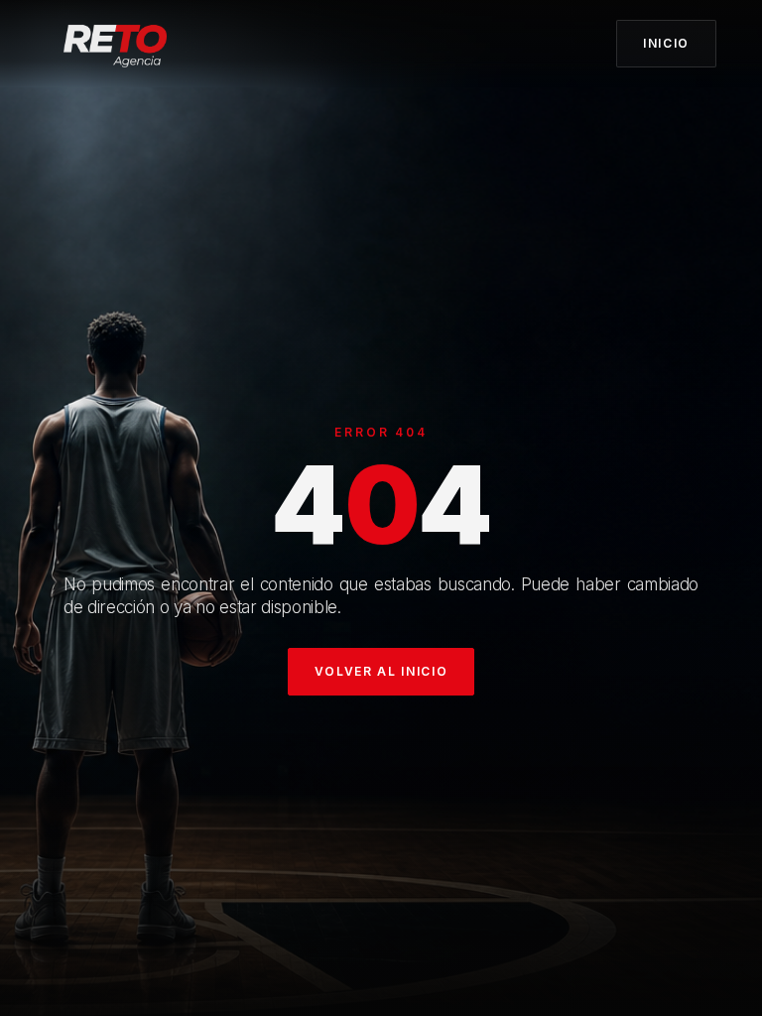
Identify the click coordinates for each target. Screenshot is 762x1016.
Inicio (666, 43)
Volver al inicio (381, 671)
